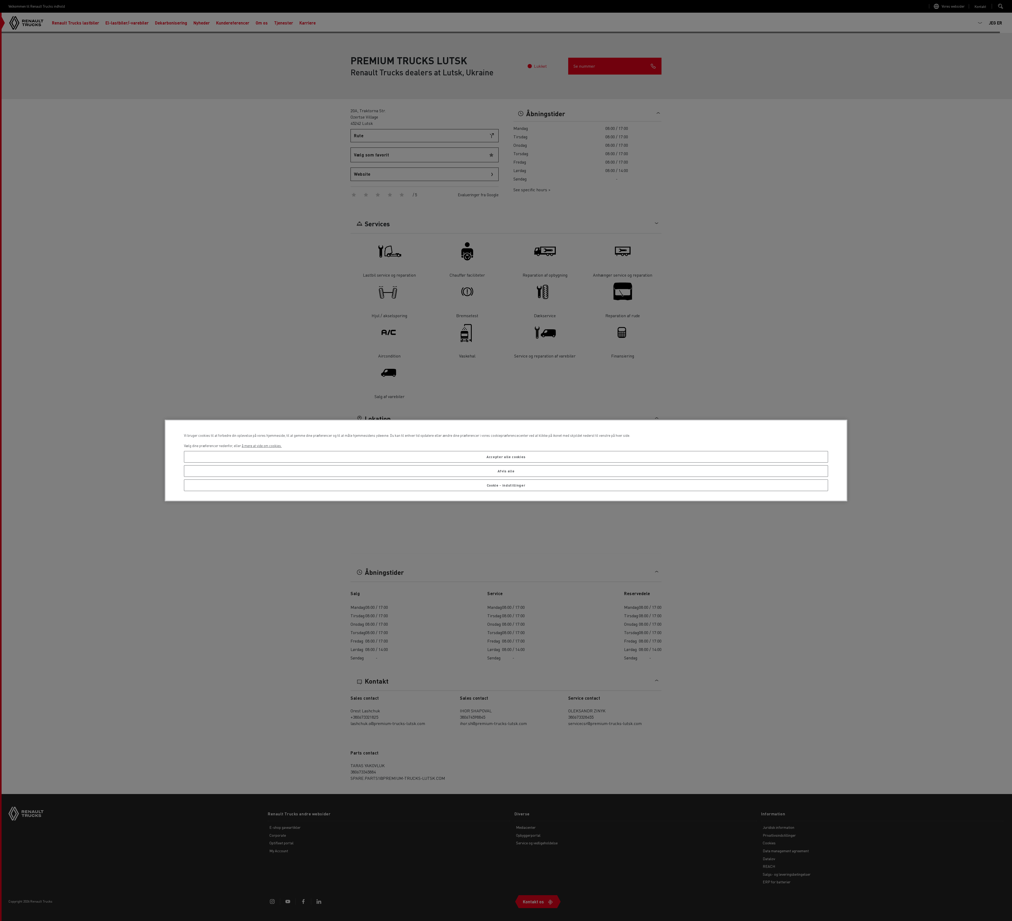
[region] (506, 461)
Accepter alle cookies (506, 456)
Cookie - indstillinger (506, 485)
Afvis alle (506, 471)
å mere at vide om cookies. (262, 445)
